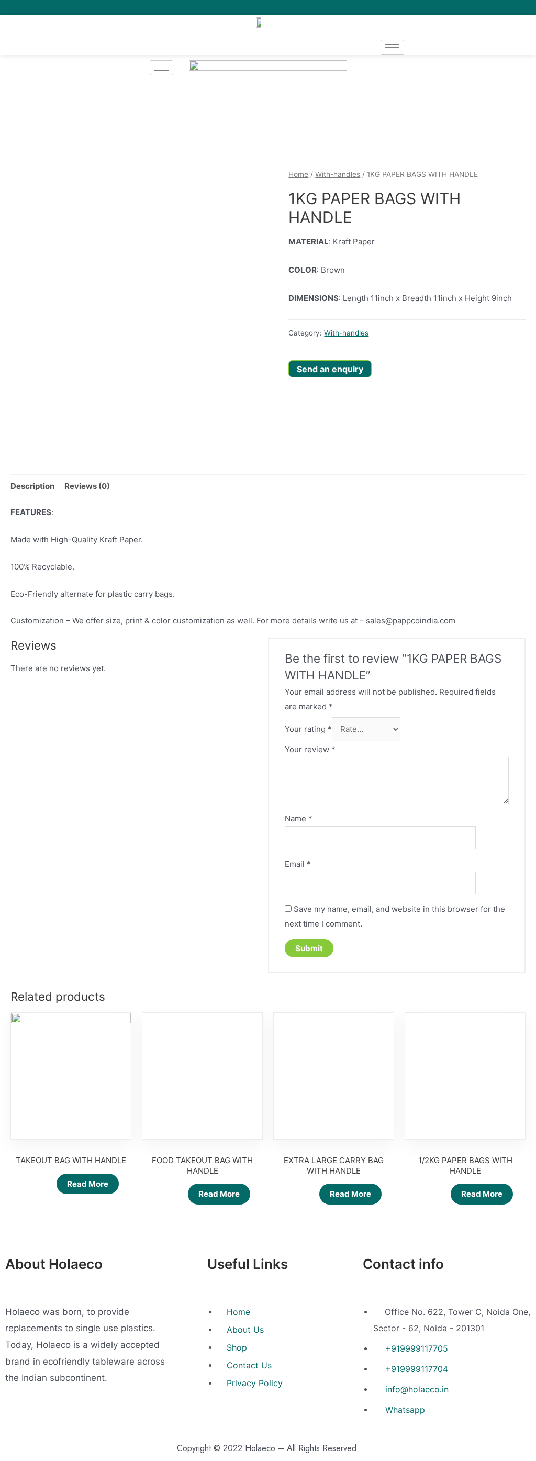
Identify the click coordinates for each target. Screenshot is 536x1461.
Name (298, 818)
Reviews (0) (87, 486)
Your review (310, 749)
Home (298, 174)
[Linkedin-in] (515, 7)
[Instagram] (501, 7)
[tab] (32, 486)
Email (298, 864)
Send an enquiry (330, 369)
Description (32, 486)
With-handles (337, 174)
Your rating (308, 729)
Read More (87, 1184)
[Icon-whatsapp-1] (530, 7)
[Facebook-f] (487, 7)
